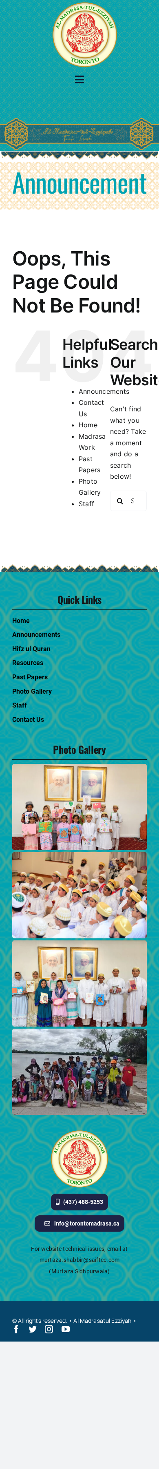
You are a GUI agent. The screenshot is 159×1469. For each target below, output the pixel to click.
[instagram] (49, 1329)
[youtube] (66, 1329)
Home (88, 425)
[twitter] (33, 1329)
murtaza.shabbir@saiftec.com (79, 1260)
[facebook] (16, 1329)
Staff (86, 504)
